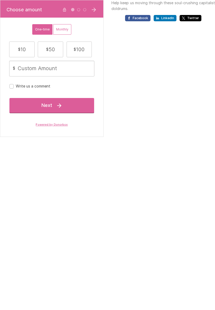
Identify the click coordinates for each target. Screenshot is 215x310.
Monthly (62, 29)
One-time (42, 29)
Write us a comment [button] (33, 86)
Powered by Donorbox (52, 124)
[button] (21, 49)
